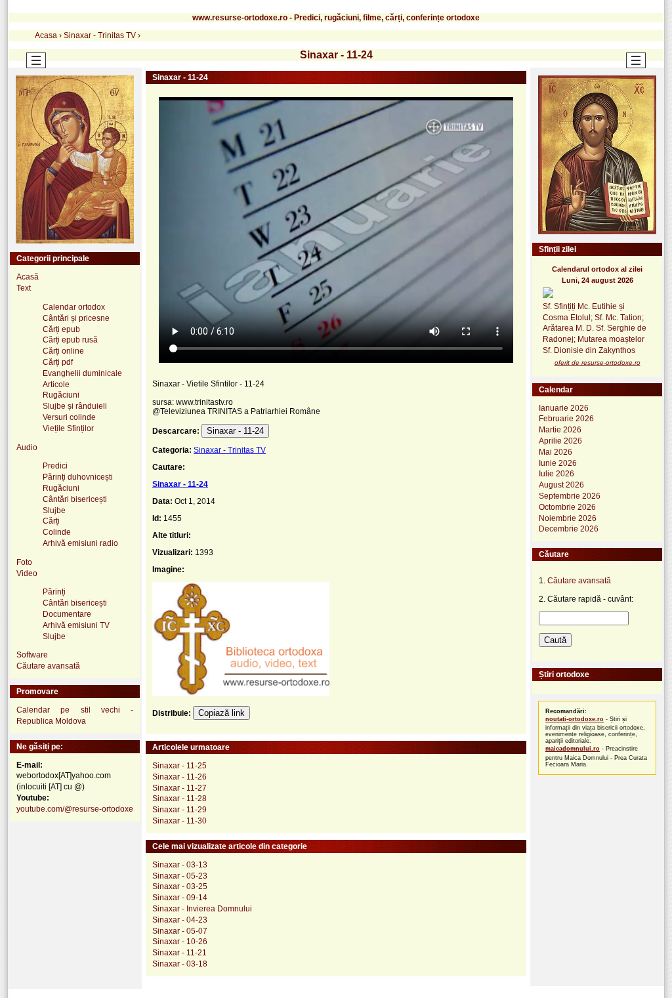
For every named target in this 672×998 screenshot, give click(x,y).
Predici (55, 465)
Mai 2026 (555, 452)
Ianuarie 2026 (564, 408)
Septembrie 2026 (569, 496)
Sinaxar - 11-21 (179, 952)
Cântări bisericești (75, 499)
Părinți (54, 591)
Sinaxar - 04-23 (179, 920)
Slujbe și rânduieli (75, 406)
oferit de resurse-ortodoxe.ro (597, 362)
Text (23, 288)
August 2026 (561, 484)
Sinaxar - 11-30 (179, 820)
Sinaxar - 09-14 (179, 897)
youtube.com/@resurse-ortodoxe (74, 809)
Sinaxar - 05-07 (179, 931)
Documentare (67, 614)
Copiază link (221, 713)
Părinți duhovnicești (78, 477)
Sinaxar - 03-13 (179, 864)
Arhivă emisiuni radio (80, 543)
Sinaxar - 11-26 (179, 776)
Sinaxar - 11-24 (235, 431)
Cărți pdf (58, 362)
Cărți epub (61, 329)
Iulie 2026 (556, 473)
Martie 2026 (560, 429)
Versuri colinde (69, 417)
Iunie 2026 (558, 463)
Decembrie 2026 (568, 528)
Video (26, 573)
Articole (56, 384)
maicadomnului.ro (572, 748)
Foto (24, 562)
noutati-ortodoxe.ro (574, 719)
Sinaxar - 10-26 (179, 941)
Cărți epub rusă (70, 339)
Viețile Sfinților (68, 428)
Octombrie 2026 (567, 507)
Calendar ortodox (74, 307)
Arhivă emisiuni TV (76, 625)
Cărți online (63, 351)
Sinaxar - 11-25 (179, 765)
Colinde (57, 532)
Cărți (51, 521)
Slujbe (54, 510)
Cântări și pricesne (76, 318)
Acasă (27, 276)
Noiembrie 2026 (568, 518)
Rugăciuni (61, 395)
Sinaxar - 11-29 (179, 809)
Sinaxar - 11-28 (179, 798)
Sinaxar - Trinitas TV (230, 450)
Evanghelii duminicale (82, 373)
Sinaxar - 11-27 (179, 788)
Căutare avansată (48, 666)
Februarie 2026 (566, 418)
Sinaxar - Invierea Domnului (202, 908)
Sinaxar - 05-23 (179, 876)
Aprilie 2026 (560, 441)
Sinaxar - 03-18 (179, 963)
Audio (26, 447)
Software (32, 654)
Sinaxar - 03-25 (179, 886)
